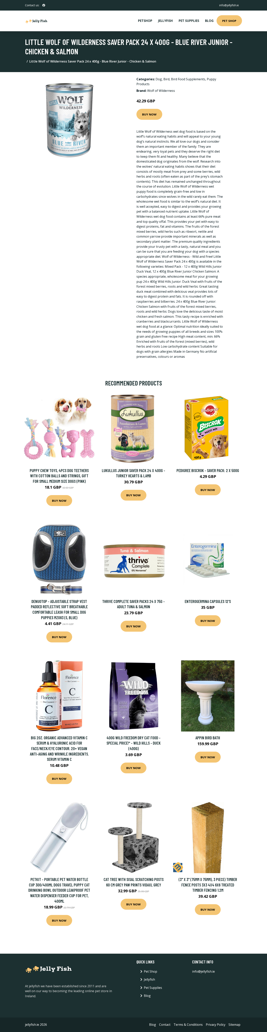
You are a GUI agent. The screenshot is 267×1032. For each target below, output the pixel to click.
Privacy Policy (215, 1024)
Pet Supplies (189, 21)
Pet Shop (229, 21)
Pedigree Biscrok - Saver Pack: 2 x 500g (208, 470)
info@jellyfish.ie (229, 5)
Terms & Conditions (188, 1024)
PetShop (145, 21)
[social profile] (44, 5)
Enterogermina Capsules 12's (208, 601)
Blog (209, 21)
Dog (159, 79)
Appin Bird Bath (207, 737)
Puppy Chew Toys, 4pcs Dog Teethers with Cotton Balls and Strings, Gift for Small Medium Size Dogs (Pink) (59, 476)
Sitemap (234, 1024)
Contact (164, 1024)
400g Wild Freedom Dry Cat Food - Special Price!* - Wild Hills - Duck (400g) (134, 743)
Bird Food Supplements (188, 79)
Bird (166, 79)
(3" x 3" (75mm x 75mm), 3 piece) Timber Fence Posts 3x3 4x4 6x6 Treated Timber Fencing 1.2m (208, 884)
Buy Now (149, 114)
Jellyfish (165, 21)
